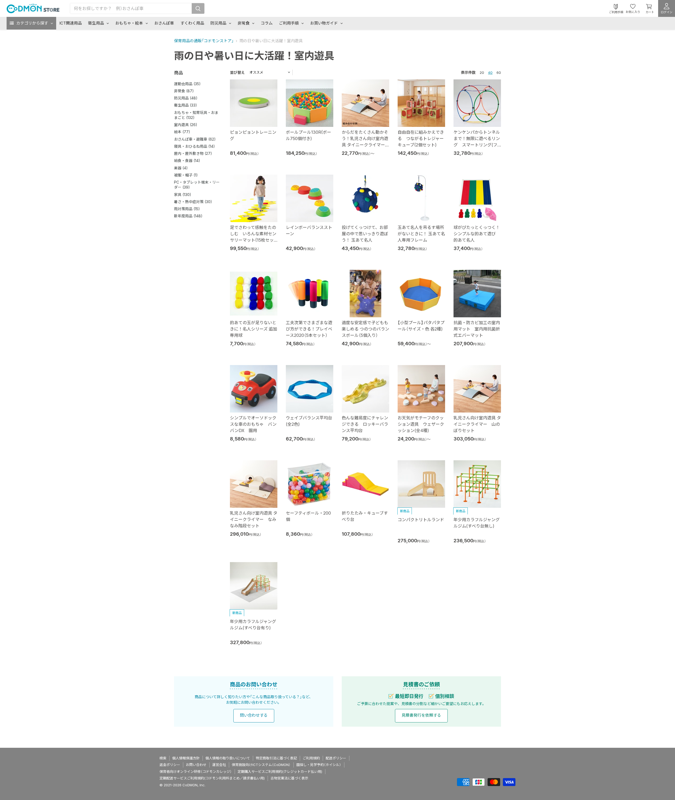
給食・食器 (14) (187, 160)
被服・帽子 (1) (186, 175)
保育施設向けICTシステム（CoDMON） (261, 765)
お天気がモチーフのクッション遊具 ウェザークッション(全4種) (421, 424)
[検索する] (198, 8)
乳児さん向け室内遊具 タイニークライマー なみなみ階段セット (253, 519)
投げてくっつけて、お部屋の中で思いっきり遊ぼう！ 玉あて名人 (365, 234)
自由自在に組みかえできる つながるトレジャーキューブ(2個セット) (421, 138)
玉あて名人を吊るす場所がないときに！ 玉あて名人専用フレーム (421, 234)
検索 (163, 758)
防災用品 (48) (185, 98)
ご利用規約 (311, 758)
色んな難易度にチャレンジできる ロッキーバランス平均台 (365, 424)
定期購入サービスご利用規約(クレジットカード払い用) (280, 771)
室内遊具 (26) (185, 124)
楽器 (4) (181, 168)
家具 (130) (182, 194)
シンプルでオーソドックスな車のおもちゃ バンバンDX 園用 (253, 424)
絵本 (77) (182, 132)
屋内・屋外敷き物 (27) (193, 153)
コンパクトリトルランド (421, 519)
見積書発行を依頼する (421, 715)
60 (498, 72)
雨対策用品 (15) (187, 209)
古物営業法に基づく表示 (289, 778)
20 (482, 72)
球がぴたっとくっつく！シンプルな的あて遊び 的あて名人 (477, 234)
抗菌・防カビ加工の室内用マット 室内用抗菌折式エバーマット (477, 329)
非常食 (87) (184, 91)
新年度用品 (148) (188, 216)
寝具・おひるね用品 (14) (194, 146)
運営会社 (219, 765)
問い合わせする (254, 715)
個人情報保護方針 (186, 758)
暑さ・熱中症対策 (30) (193, 201)
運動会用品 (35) (187, 84)
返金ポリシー (170, 765)
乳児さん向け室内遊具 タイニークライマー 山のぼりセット (477, 424)
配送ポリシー (336, 758)
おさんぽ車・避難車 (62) (195, 139)
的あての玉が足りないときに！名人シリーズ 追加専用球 (253, 329)
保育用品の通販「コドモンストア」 (204, 40)
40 (490, 72)
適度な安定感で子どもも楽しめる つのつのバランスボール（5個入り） (365, 329)
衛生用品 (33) (185, 105)
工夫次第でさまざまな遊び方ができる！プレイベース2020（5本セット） (309, 329)
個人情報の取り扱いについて (227, 758)
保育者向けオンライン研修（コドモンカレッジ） (196, 771)
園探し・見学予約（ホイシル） (318, 765)
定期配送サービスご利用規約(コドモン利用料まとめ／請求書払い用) (212, 778)
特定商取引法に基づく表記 (276, 758)
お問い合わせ (196, 765)
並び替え (237, 72)
